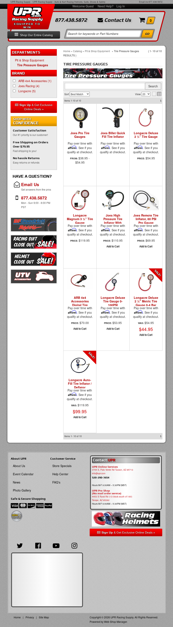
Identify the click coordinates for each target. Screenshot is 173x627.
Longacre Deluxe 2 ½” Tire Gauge (146, 135)
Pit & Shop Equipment (30, 60)
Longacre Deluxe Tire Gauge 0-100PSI (113, 301)
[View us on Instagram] (74, 545)
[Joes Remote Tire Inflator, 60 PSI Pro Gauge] (146, 202)
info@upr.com (98, 473)
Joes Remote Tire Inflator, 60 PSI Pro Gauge (145, 219)
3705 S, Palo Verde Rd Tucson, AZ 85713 (112, 469)
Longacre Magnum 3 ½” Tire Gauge (80, 219)
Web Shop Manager (115, 621)
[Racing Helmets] (126, 519)
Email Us (143, 1)
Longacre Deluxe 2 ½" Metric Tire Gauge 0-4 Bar (146, 301)
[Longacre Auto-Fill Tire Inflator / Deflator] (80, 366)
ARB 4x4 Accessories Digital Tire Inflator (80, 303)
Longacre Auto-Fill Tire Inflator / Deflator (80, 383)
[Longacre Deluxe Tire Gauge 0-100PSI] (113, 284)
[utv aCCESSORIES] (34, 277)
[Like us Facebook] (38, 545)
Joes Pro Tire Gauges (79, 135)
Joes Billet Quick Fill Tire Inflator (113, 135)
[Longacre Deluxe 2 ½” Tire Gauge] (146, 117)
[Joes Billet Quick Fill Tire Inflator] (113, 117)
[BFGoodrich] (34, 225)
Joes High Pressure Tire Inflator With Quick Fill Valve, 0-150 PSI (112, 223)
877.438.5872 (155, 1)
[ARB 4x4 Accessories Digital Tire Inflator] (80, 282)
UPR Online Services (105, 466)
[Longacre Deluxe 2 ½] (146, 284)
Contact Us (117, 20)
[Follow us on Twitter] (20, 545)
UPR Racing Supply (20, 1)
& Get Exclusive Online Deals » (36, 107)
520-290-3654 (100, 477)
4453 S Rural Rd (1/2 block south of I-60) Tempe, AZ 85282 (112, 498)
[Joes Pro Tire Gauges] (80, 117)
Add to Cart (113, 246)
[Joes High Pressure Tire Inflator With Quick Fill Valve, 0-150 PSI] (113, 202)
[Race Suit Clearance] (34, 243)
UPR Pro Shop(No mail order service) (106, 492)
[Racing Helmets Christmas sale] (34, 260)
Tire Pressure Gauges (32, 65)
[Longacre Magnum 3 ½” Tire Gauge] (80, 199)
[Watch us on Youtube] (56, 545)
